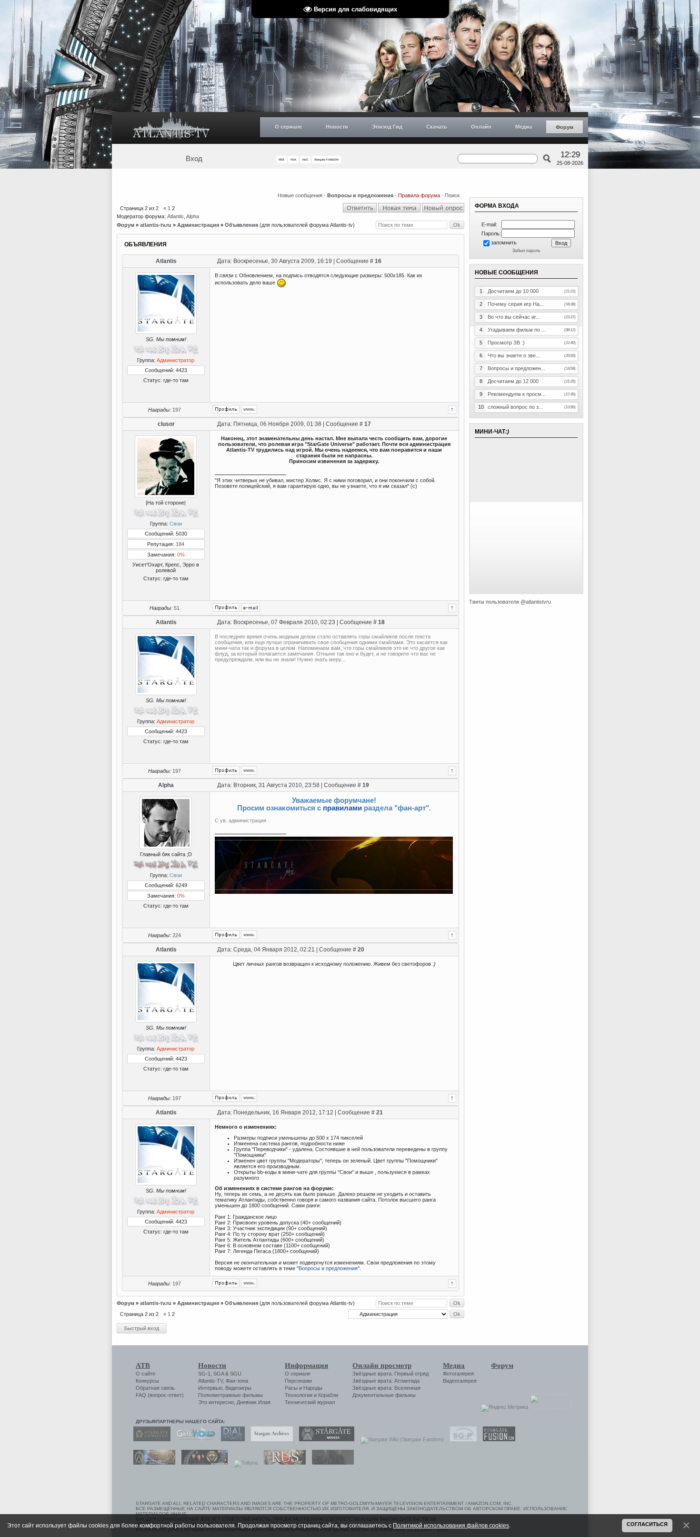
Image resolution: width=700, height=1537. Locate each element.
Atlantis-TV (210, 1381)
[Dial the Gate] (230, 1439)
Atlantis (175, 216)
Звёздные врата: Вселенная (386, 1388)
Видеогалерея (460, 1381)
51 (177, 608)
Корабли (328, 1395)
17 (367, 424)
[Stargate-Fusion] (496, 1439)
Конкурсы (147, 1381)
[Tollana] (243, 1463)
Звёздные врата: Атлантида (386, 1381)
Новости (337, 127)
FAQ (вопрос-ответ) (160, 1395)
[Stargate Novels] (324, 1439)
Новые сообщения (300, 195)
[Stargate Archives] (269, 1439)
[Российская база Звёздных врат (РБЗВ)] (202, 1463)
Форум (564, 127)
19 (365, 785)
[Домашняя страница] (249, 409)
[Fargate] (282, 1463)
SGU (235, 1373)
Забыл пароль (526, 250)
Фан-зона (237, 1381)
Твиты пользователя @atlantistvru (510, 602)
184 (180, 544)
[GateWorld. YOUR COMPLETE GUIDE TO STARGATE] (193, 1439)
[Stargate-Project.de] (461, 1439)
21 (379, 1112)
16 (378, 261)
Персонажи (298, 1381)
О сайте (145, 1373)
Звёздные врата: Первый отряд (390, 1373)
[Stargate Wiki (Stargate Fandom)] (400, 1439)
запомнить (504, 242)
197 (176, 410)
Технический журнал (310, 1402)
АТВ (143, 1365)
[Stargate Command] (149, 1439)
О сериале (288, 127)
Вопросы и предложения (328, 1268)
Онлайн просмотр (381, 1365)
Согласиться (647, 1524)
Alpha (192, 216)
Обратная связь (155, 1388)
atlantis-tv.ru (155, 225)
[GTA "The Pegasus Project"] (330, 1463)
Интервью (210, 1388)
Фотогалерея (458, 1373)
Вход (194, 158)
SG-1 (204, 1373)
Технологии (298, 1395)
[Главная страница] (171, 128)
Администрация (198, 225)
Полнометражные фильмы (230, 1395)
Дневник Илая (253, 1402)
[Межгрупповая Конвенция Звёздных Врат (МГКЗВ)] (152, 1463)
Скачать (436, 127)
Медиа (523, 127)
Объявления (241, 225)
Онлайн (481, 127)
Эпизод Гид (387, 127)
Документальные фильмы (384, 1395)
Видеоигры (238, 1388)
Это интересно (216, 1402)
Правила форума (419, 195)
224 (176, 935)
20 (361, 949)
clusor (166, 424)
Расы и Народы (303, 1388)
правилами (342, 808)
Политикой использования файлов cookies (451, 1525)
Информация (306, 1365)
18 (381, 622)
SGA (218, 1373)
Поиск (452, 195)
